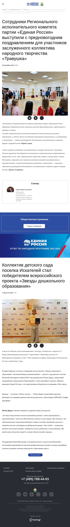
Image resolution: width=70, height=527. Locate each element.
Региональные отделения (55, 468)
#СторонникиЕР (35, 455)
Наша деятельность (15, 9)
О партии (6, 468)
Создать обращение (34, 226)
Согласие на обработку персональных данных (35, 510)
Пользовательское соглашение (35, 505)
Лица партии (29, 468)
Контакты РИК (8, 471)
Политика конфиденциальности (35, 507)
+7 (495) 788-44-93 (35, 479)
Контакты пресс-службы (33, 471)
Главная (4, 9)
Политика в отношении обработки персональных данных (35, 509)
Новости (25, 9)
